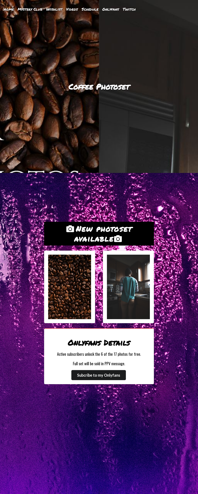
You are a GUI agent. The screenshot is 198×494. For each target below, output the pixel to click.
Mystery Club (30, 9)
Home (8, 9)
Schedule (90, 9)
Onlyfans (110, 9)
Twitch (129, 9)
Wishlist (54, 9)
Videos (72, 9)
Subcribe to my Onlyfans (98, 375)
